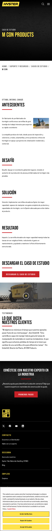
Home (4, 66)
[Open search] (43, 4)
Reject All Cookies (26, 520)
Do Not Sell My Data (26, 514)
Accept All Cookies (26, 527)
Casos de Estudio (39, 66)
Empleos (5, 478)
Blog (3, 465)
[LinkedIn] (22, 426)
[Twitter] (3, 426)
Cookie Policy (11, 509)
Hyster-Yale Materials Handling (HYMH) (15, 461)
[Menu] (48, 4)
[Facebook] (9, 426)
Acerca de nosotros (9, 457)
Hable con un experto (9, 444)
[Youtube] (16, 426)
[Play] (44, 53)
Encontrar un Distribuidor (11, 440)
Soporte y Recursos (19, 66)
